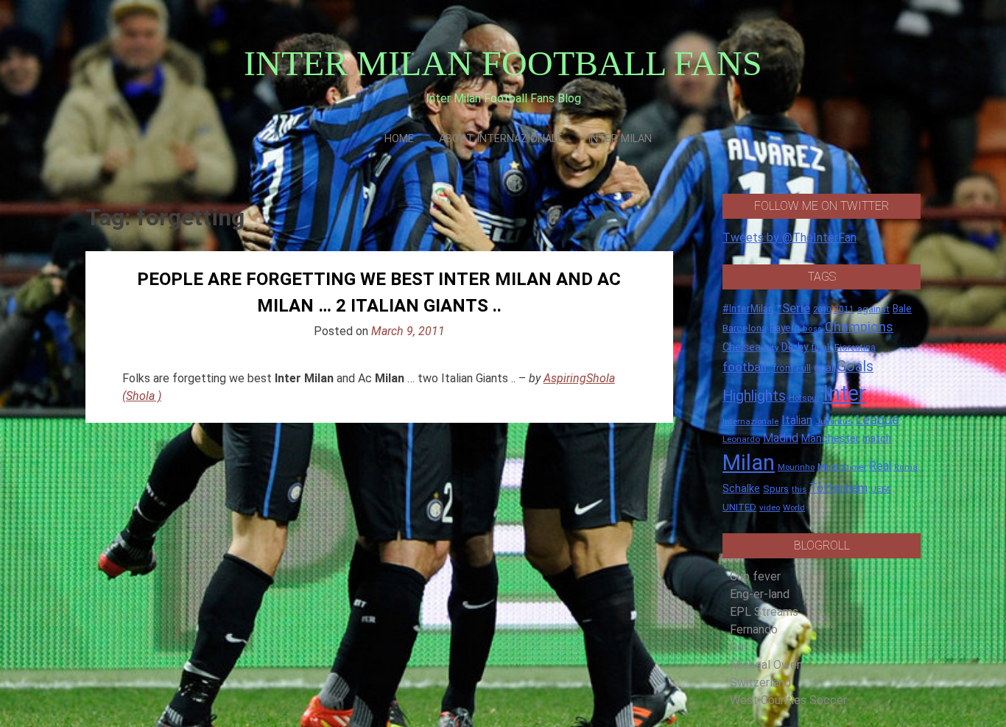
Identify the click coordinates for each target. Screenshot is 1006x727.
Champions (859, 327)
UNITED (739, 507)
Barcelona (744, 328)
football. (746, 366)
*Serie (793, 308)
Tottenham (838, 488)
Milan (748, 462)
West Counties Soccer (788, 700)
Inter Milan (620, 139)
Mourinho (796, 467)
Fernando (754, 629)
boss (812, 329)
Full (803, 367)
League (877, 419)
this (799, 489)
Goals (855, 366)
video (769, 507)
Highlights (754, 395)
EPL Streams (764, 612)
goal (824, 367)
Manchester (830, 438)
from (783, 368)
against (873, 309)
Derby (795, 347)
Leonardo (741, 439)
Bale (902, 309)
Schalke (741, 488)
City (771, 348)
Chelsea (741, 347)
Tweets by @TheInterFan (789, 238)
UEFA (880, 489)
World (794, 507)
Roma (906, 467)
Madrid (780, 438)
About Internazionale (501, 139)
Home (399, 139)
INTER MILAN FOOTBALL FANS (503, 62)
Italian (796, 420)
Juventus (834, 421)
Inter (844, 393)
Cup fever (755, 576)
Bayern (785, 328)
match (876, 438)
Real (880, 466)
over (859, 467)
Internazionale (750, 421)
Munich (833, 466)
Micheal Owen (766, 665)
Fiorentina (855, 348)
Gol (738, 647)
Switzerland (760, 682)
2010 (822, 310)
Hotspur (804, 398)
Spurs (776, 488)
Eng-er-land (759, 594)
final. (821, 347)
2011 (844, 309)
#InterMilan (747, 309)
